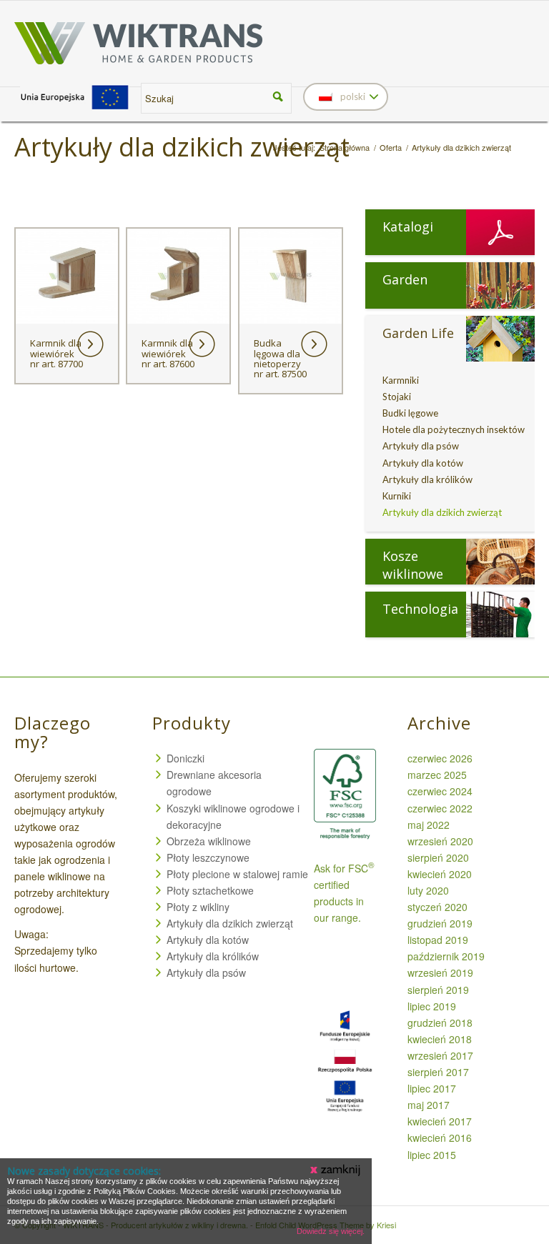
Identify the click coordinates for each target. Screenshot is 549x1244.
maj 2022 (428, 824)
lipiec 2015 (431, 1155)
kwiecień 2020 (439, 874)
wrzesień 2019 (440, 972)
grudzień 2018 (440, 1022)
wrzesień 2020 (440, 841)
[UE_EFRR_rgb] (74, 110)
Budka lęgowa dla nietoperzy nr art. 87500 (280, 358)
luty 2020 (428, 890)
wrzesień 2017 (440, 1055)
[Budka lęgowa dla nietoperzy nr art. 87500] (290, 276)
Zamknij (336, 1170)
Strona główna (345, 147)
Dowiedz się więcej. (331, 1231)
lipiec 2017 (431, 1088)
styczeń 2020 (437, 907)
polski (351, 96)
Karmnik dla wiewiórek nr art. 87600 (168, 353)
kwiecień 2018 (439, 1039)
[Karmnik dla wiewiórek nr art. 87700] (67, 276)
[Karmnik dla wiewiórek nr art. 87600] (178, 276)
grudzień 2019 (440, 923)
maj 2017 (428, 1105)
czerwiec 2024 (440, 791)
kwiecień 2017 (439, 1121)
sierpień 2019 (438, 989)
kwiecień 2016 (439, 1137)
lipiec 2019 (431, 1006)
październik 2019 (446, 956)
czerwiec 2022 (440, 808)
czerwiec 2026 (440, 758)
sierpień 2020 (438, 857)
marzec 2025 (437, 774)
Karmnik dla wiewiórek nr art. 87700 (56, 353)
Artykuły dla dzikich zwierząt (182, 146)
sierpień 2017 (438, 1072)
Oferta (391, 147)
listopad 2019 (437, 939)
